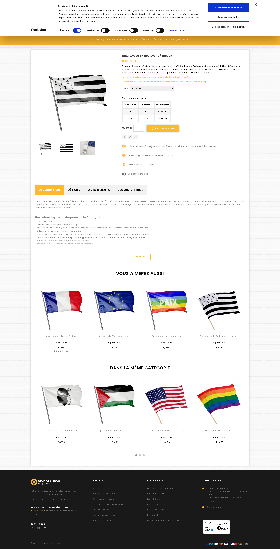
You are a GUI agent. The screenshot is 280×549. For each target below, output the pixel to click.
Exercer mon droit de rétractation (163, 520)
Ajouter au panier (165, 128)
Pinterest (135, 136)
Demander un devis (157, 493)
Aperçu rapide (61, 323)
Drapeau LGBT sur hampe (219, 430)
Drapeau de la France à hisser (62, 336)
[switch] (105, 30)
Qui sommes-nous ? (103, 488)
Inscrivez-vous (38, 511)
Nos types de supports (104, 493)
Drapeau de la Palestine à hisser (114, 430)
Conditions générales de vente (108, 504)
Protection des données (104, 515)
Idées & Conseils (155, 499)
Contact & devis (211, 480)
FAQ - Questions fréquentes (161, 488)
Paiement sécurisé (156, 509)
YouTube (39, 528)
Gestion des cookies (103, 520)
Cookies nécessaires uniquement (228, 26)
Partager (124, 136)
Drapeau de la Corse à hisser (61, 430)
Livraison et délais (156, 504)
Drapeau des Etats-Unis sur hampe (166, 430)
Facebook (33, 528)
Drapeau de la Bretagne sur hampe (219, 336)
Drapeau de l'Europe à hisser (114, 336)
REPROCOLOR (61, 499)
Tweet (130, 136)
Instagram (45, 528)
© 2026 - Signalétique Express (46, 543)
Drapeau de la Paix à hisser (166, 336)
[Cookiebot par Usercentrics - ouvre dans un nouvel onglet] (38, 30)
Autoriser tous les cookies (228, 7)
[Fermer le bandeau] (256, 4)
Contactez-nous (215, 507)
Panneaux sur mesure (103, 499)
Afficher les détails (179, 30)
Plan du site (153, 515)
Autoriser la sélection (228, 17)
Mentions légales (101, 509)
